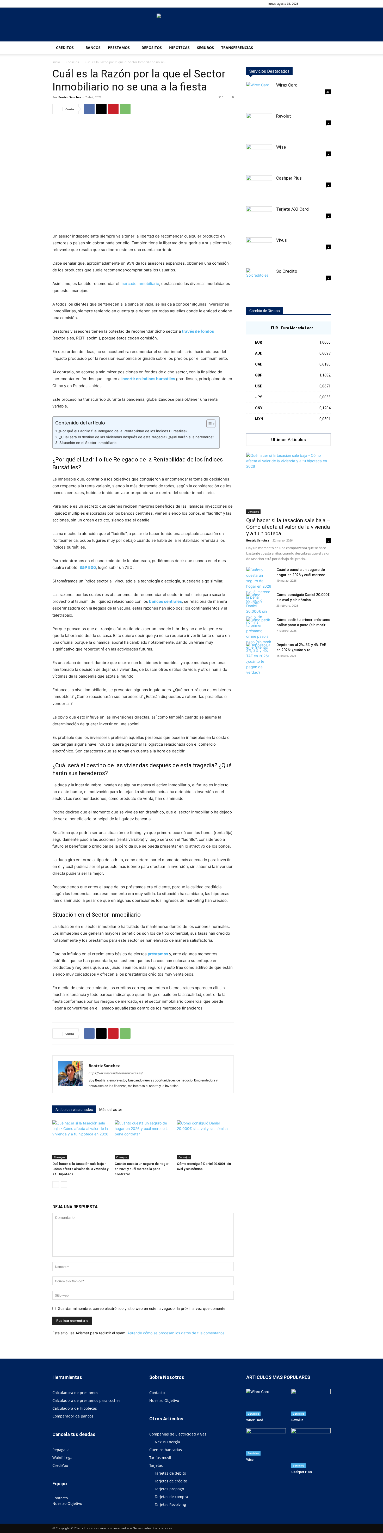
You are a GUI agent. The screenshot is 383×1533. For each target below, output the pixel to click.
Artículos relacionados (74, 1110)
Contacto (60, 1497)
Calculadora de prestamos (75, 1392)
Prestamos (119, 47)
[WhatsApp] (125, 109)
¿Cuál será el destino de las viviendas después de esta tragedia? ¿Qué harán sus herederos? (136, 437)
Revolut (283, 116)
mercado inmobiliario (139, 283)
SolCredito (286, 271)
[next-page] (64, 1184)
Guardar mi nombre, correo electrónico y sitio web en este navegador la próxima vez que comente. (142, 1308)
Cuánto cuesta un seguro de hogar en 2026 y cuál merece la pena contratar (142, 1169)
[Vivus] (259, 250)
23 (328, 91)
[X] (101, 109)
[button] (310, 3)
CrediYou (60, 1465)
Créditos (65, 47)
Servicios (253, 1413)
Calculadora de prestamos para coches (86, 1400)
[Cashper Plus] (259, 188)
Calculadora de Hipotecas (74, 1408)
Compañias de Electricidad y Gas (177, 1434)
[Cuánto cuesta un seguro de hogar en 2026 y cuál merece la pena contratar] (143, 1139)
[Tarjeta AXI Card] (259, 219)
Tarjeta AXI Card (292, 209)
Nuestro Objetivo (67, 1503)
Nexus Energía (167, 1441)
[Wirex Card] (259, 95)
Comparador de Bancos (72, 1416)
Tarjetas (156, 1465)
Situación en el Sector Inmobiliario (87, 443)
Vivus (281, 240)
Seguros (205, 47)
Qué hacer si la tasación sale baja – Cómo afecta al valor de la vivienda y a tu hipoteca (80, 1169)
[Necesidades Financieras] (191, 24)
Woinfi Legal (62, 1457)
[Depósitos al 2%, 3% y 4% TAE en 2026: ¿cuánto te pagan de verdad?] (259, 658)
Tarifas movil (160, 1457)
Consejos (72, 62)
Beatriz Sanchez (69, 97)
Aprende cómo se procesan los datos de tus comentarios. (176, 1333)
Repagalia (61, 1449)
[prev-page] (55, 1184)
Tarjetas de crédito (171, 1481)
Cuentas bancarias (165, 1449)
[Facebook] (318, 3)
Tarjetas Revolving (170, 1504)
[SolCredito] (259, 281)
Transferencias (237, 47)
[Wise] (259, 157)
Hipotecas (179, 47)
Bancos (93, 47)
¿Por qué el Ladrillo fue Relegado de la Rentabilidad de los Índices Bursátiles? (122, 431)
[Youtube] (327, 3)
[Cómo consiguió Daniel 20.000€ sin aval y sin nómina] (205, 1139)
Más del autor (110, 1110)
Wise (281, 147)
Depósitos (151, 47)
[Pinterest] (113, 109)
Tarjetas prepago (169, 1488)
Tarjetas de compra (171, 1496)
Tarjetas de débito (170, 1473)
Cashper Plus (289, 178)
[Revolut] (259, 126)
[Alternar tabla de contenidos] (208, 423)
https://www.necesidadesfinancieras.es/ (116, 1073)
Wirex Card (287, 85)
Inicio (56, 62)
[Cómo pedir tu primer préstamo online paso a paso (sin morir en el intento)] (259, 633)
